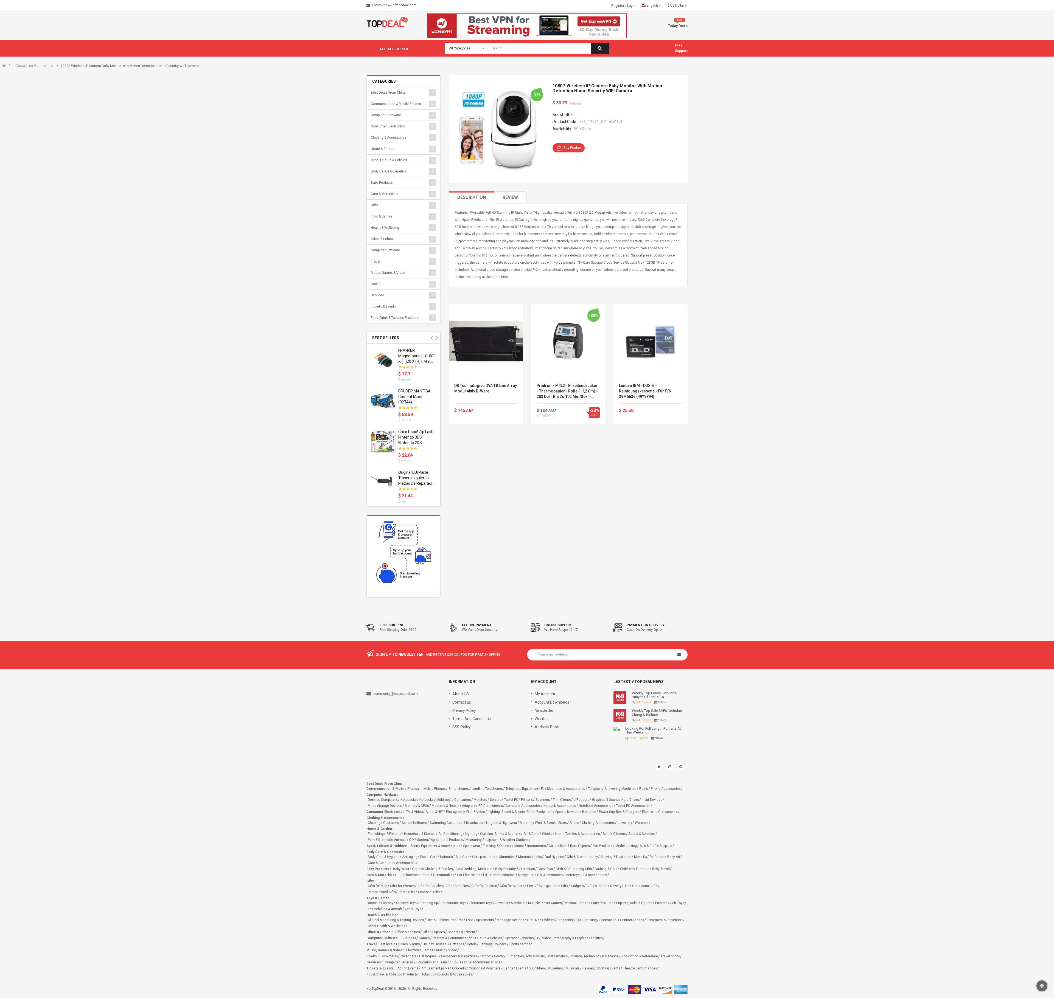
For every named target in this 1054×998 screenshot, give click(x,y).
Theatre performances (640, 968)
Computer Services (399, 962)
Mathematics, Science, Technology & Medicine (583, 956)
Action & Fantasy (380, 903)
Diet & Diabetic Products (445, 920)
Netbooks (426, 800)
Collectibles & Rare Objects (569, 846)
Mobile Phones (435, 789)
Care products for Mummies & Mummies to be (507, 857)
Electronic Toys (481, 903)
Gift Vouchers (597, 886)
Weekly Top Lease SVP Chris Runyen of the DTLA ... (654, 695)
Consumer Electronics (34, 65)
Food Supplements (480, 920)
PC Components (490, 806)
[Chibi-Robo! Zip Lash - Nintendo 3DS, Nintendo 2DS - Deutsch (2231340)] (383, 441)
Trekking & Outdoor (497, 846)
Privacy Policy (464, 710)
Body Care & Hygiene (383, 857)
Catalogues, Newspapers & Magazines (448, 956)
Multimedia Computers (453, 800)
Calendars (408, 956)
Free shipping (392, 625)
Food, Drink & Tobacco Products (395, 318)
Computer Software (385, 250)
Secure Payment (477, 625)
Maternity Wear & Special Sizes (543, 823)
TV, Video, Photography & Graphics (562, 938)
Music (440, 950)
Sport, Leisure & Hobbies (389, 160)
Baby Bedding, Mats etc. (474, 869)
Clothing (374, 823)
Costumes (391, 823)
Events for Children (530, 968)
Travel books (670, 956)
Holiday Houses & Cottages (443, 944)
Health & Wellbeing (385, 228)
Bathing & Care (606, 869)
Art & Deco (531, 834)
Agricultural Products (447, 840)
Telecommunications (484, 962)
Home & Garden (382, 149)
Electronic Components (660, 812)
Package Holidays (493, 944)
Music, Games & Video (388, 273)
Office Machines (407, 932)
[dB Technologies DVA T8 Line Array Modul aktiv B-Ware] (486, 341)
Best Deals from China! (389, 92)
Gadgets (577, 886)
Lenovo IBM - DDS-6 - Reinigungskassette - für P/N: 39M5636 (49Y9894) (645, 391)
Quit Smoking (586, 920)
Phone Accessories (666, 789)
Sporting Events (608, 968)
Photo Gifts (407, 892)
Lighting (471, 834)
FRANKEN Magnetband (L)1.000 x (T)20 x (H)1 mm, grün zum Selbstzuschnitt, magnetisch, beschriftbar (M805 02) (417, 356)
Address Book (547, 727)
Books (375, 284)
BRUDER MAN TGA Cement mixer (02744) (414, 396)
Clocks (547, 834)
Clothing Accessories (598, 823)
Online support (558, 625)
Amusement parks (435, 968)
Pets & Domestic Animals (387, 840)
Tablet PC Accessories (633, 806)
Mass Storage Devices (385, 806)
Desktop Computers (383, 800)
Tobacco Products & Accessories (447, 974)
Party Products (602, 903)
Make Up (640, 857)
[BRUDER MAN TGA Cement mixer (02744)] (383, 400)
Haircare (446, 857)
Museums (555, 968)
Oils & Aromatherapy (582, 857)
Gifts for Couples (430, 886)
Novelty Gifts (619, 886)
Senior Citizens (614, 834)
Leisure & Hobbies (488, 938)
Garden (422, 840)
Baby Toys (545, 869)
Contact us (461, 702)
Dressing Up (428, 903)
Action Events (408, 968)
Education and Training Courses (440, 962)
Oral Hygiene (554, 857)
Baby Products (382, 183)
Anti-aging (409, 857)
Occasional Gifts (645, 886)
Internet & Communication (452, 938)
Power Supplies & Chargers (619, 812)
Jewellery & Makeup (510, 903)
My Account (545, 694)
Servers (495, 800)
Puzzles (661, 903)
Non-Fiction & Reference (639, 956)
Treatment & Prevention (665, 920)
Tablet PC (511, 800)
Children (548, 920)
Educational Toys (454, 903)
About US (460, 694)
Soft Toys (677, 903)
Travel (375, 261)
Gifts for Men (377, 886)
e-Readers (581, 800)
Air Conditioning (450, 834)
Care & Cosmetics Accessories (392, 863)
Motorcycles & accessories (586, 875)
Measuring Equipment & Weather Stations (497, 840)
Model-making (626, 846)
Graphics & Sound (605, 800)
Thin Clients (562, 800)
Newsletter (544, 710)
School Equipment (461, 932)
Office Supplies (434, 932)
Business (409, 938)
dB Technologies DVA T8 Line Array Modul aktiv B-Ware (485, 388)
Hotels (472, 944)
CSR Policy (461, 727)
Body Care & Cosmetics (389, 171)
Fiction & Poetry (492, 956)
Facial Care (428, 857)
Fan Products (603, 846)
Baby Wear (401, 869)
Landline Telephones (487, 789)
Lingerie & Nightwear (501, 823)
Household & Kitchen (420, 834)
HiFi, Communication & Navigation (508, 875)
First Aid (533, 920)
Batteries (589, 812)
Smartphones (458, 789)
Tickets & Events (383, 306)
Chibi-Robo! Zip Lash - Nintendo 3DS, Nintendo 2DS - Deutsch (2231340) (417, 437)
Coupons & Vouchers (485, 968)
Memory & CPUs (417, 806)
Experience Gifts (555, 886)
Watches (642, 823)
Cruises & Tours (408, 944)
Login (631, 6)
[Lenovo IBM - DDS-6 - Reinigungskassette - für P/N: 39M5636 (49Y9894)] (650, 341)
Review (510, 197)
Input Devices (652, 800)
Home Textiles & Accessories (577, 834)
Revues (588, 968)
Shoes (574, 823)
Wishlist (541, 719)
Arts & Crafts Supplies (656, 846)
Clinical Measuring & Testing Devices (396, 920)
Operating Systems (519, 938)
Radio (643, 789)
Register (618, 6)
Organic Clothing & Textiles (432, 869)
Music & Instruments (530, 846)
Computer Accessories (523, 806)
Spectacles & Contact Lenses (621, 920)
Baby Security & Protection (515, 869)
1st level (386, 944)
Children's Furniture (634, 869)
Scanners (543, 800)
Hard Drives (630, 800)
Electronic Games (419, 950)
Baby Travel (661, 869)
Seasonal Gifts (429, 892)
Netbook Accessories (559, 806)
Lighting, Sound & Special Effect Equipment (520, 812)
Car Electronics (468, 875)
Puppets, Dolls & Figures (634, 903)
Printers (527, 800)
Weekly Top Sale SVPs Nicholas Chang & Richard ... (657, 713)
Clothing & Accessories (389, 138)
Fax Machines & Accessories (563, 789)
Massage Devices (510, 920)
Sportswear (471, 846)
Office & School (382, 239)
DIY (411, 840)
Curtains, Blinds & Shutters (500, 834)
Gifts (374, 205)
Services (377, 295)
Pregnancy (565, 920)
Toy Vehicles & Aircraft (385, 909)
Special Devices (567, 812)
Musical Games (576, 903)
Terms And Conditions (471, 719)
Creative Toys (406, 903)
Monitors (480, 800)
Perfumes (657, 857)
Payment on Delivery (646, 625)
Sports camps (519, 944)
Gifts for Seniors (512, 886)
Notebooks (408, 800)
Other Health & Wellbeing (386, 926)
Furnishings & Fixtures (384, 834)
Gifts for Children (484, 886)
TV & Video (414, 812)
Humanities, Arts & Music (525, 956)
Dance (508, 968)
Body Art (673, 857)
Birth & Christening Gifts (574, 869)
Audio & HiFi (434, 812)
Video (452, 950)
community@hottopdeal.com (395, 694)
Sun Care (462, 857)
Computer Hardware (386, 115)
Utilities (597, 938)
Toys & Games (382, 216)
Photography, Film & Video (465, 812)
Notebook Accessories (596, 806)
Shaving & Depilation (616, 857)
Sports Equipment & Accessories (435, 846)
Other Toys (413, 909)
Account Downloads (552, 702)
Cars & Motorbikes (384, 194)
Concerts (459, 968)
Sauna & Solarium (642, 834)
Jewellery (625, 823)
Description (471, 197)
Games (424, 938)
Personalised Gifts (382, 892)
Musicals (573, 968)
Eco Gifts (534, 886)
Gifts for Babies (457, 886)
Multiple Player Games (545, 903)
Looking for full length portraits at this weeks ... (653, 730)
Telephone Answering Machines (612, 789)
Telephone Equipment (522, 789)
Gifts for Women (402, 886)
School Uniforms (414, 823)
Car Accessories (550, 875)
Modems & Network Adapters (454, 806)
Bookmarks (389, 956)
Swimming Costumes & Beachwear (456, 823)
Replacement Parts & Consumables (427, 875)
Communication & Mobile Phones (396, 104)
